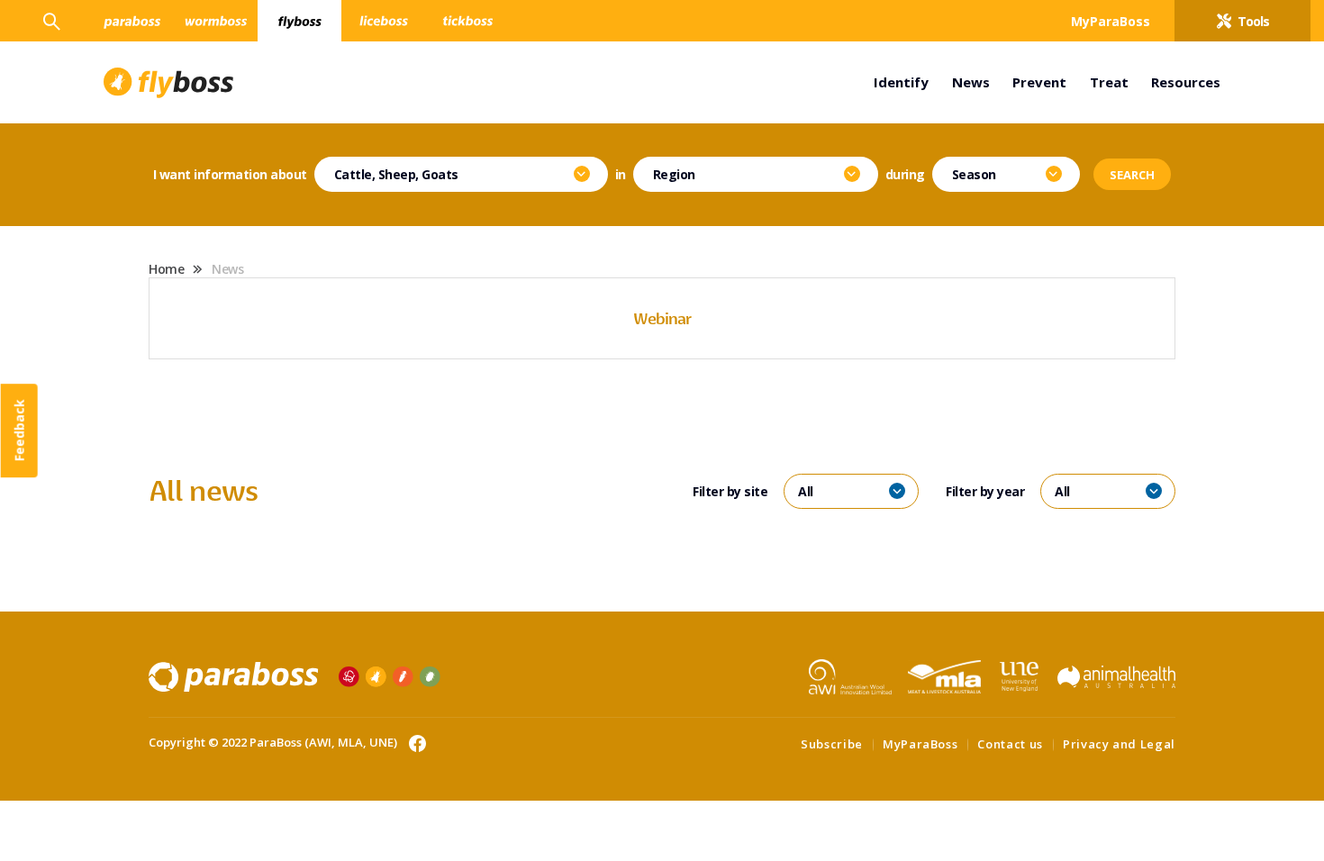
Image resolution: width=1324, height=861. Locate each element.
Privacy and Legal (1119, 744)
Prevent (1039, 82)
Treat (1109, 82)
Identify (901, 82)
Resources (1185, 82)
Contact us (1010, 744)
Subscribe (832, 744)
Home (166, 268)
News (971, 82)
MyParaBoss (920, 744)
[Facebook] (413, 742)
